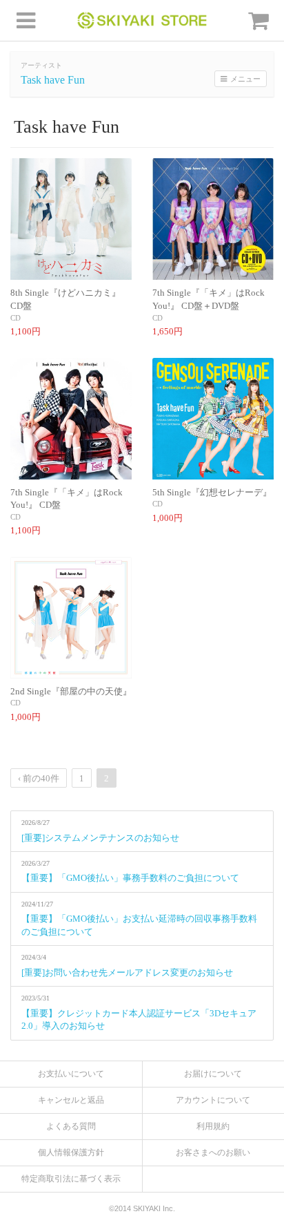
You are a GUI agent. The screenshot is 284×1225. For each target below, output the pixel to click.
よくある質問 (71, 1126)
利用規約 (213, 1126)
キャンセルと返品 (71, 1100)
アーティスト (41, 65)
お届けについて (213, 1074)
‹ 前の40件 (38, 778)
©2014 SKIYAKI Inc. (142, 1208)
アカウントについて (213, 1100)
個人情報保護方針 (71, 1152)
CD (15, 318)
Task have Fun (53, 80)
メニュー (245, 79)
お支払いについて (71, 1074)
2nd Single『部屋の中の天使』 (71, 691)
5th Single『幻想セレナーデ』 (212, 492)
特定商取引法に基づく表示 (71, 1179)
